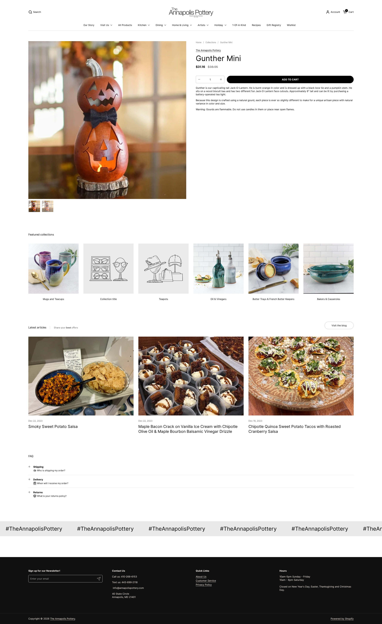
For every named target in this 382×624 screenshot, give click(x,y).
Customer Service (206, 580)
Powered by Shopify (342, 618)
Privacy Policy (204, 584)
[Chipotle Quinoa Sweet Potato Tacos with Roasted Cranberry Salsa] (301, 376)
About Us (201, 576)
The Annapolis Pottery (208, 50)
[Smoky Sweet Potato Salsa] (81, 376)
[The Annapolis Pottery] (191, 11)
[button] (34, 12)
